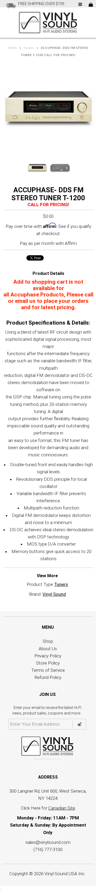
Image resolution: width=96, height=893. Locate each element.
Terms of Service (48, 670)
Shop (48, 641)
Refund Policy (48, 677)
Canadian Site (61, 808)
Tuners (28, 48)
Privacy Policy (47, 655)
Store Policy (48, 663)
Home (12, 48)
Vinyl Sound (54, 594)
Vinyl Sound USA (61, 873)
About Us (48, 648)
